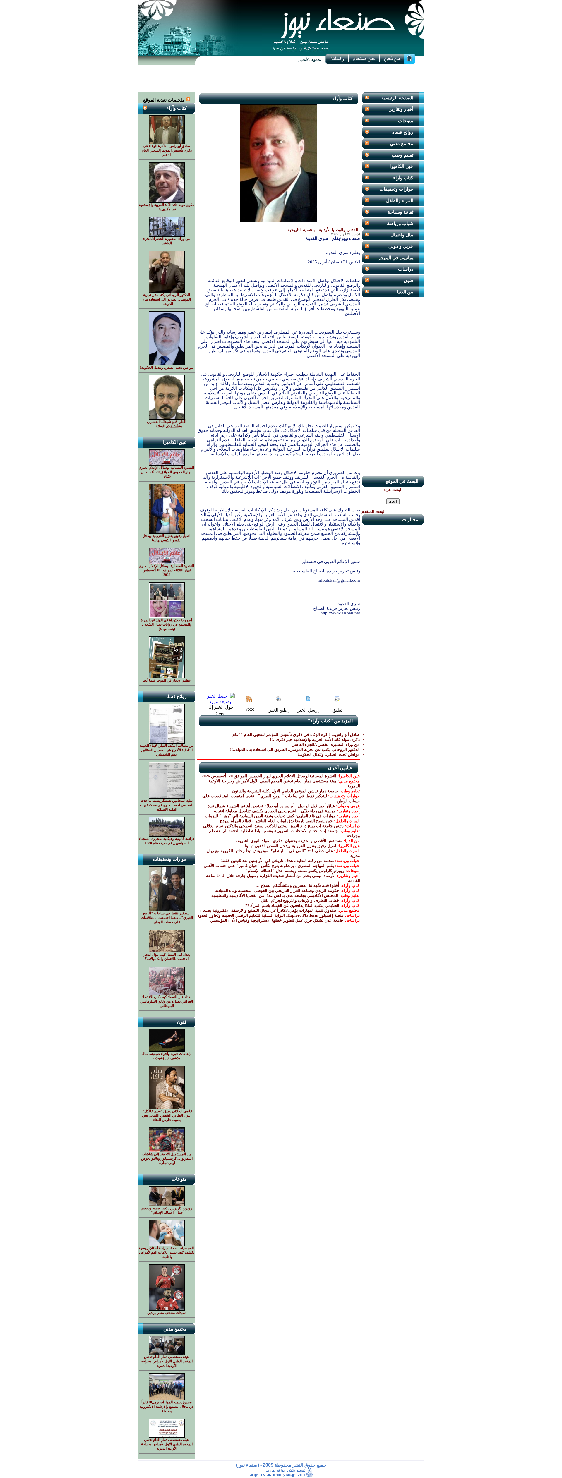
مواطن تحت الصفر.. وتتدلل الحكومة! (328, 754)
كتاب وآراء (403, 177)
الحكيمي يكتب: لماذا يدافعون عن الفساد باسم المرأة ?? (292, 905)
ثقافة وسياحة (400, 212)
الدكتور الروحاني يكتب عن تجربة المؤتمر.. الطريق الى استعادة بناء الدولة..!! (295, 749)
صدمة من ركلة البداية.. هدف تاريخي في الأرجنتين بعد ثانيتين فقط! (277, 861)
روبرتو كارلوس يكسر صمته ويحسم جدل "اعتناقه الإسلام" (294, 870)
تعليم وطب (402, 154)
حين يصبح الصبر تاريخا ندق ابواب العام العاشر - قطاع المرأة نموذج (276, 821)
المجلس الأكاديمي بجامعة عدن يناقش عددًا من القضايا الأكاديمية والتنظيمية (274, 895)
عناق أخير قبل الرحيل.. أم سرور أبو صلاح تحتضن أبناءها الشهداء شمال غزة (271, 806)
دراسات (405, 269)
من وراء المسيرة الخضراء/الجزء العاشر (326, 744)
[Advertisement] (281, 78)
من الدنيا (405, 291)
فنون (408, 280)
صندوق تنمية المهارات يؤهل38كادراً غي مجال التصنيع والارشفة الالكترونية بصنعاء (268, 910)
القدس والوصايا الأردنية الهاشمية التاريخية (323, 230)
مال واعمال (401, 234)
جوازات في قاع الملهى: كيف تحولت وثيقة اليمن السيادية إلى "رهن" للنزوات (270, 816)
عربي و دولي (400, 246)
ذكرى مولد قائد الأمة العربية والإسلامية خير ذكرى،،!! (315, 739)
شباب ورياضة (400, 223)
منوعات (405, 120)
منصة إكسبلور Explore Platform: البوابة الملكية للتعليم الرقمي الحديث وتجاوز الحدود (271, 915)
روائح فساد (402, 132)
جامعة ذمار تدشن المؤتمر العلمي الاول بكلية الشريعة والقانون (285, 791)
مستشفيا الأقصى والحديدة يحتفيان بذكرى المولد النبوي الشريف (289, 841)
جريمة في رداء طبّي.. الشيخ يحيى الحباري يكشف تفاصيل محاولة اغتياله (275, 811)
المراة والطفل (399, 200)
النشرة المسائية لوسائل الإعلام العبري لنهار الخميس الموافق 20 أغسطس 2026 (268, 776)
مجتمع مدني (401, 143)
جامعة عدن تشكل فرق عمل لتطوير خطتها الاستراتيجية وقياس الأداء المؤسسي (277, 920)
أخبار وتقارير (401, 109)
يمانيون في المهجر (395, 257)
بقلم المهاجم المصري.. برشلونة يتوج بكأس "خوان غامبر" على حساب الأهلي (269, 866)
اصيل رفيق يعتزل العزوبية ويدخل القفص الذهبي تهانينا (290, 846)
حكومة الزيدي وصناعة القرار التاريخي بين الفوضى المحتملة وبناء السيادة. (277, 890)
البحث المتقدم (373, 511)
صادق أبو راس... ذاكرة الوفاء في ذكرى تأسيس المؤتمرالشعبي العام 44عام (296, 734)
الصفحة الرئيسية (397, 97)
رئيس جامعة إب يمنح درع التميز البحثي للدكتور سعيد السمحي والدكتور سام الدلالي (273, 826)
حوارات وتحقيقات (396, 189)
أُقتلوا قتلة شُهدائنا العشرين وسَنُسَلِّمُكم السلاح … (297, 885)
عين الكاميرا (401, 166)
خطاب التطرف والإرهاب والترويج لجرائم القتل (300, 900)
